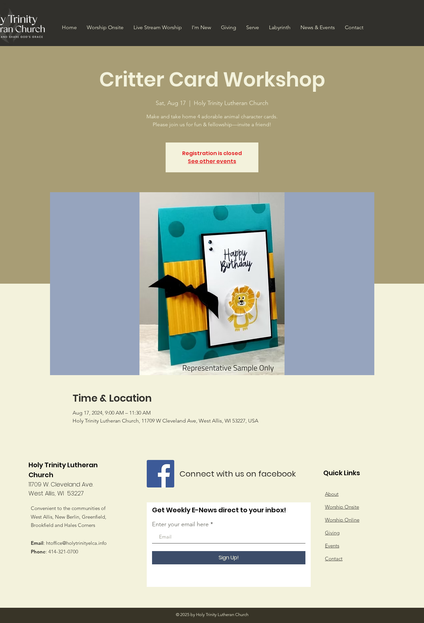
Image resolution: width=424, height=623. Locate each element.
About (332, 494)
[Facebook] (160, 473)
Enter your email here (180, 524)
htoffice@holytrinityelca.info (76, 543)
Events (332, 545)
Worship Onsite (342, 507)
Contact (334, 558)
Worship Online (342, 520)
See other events (212, 161)
